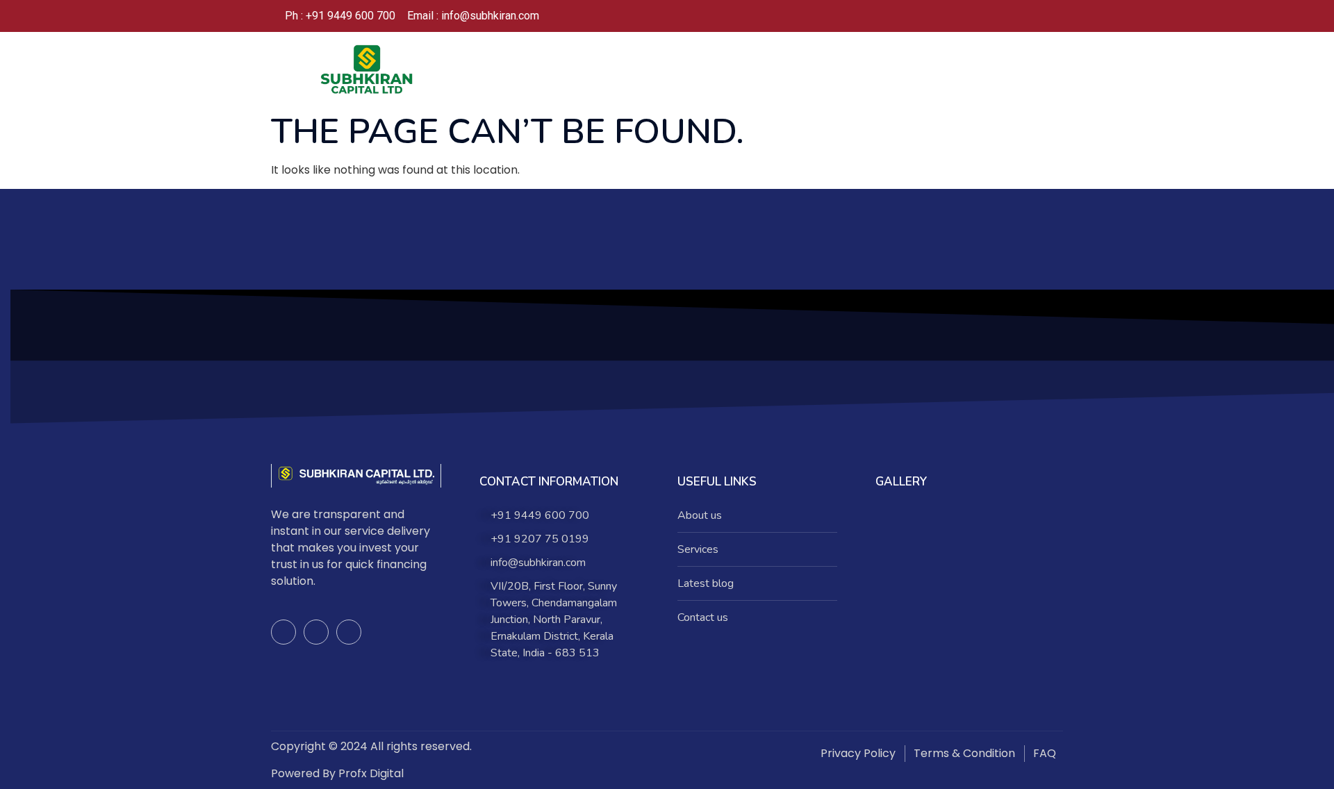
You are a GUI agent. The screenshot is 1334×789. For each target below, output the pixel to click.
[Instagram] (1010, 16)
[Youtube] (348, 632)
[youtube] (1038, 16)
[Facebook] (982, 16)
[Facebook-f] (283, 632)
